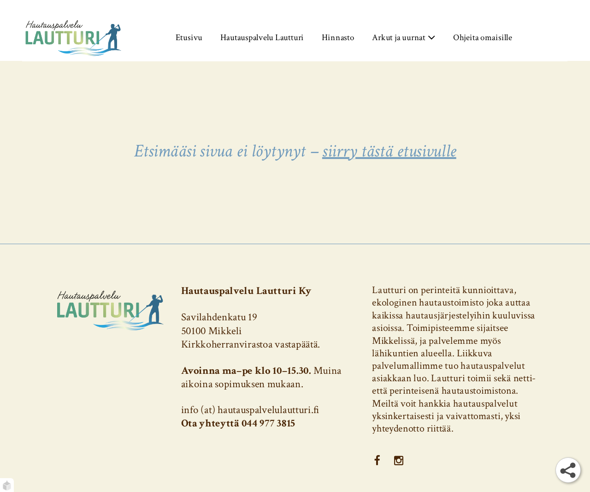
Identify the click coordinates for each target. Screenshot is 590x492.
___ (377, 460)
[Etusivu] (73, 37)
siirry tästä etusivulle (389, 150)
